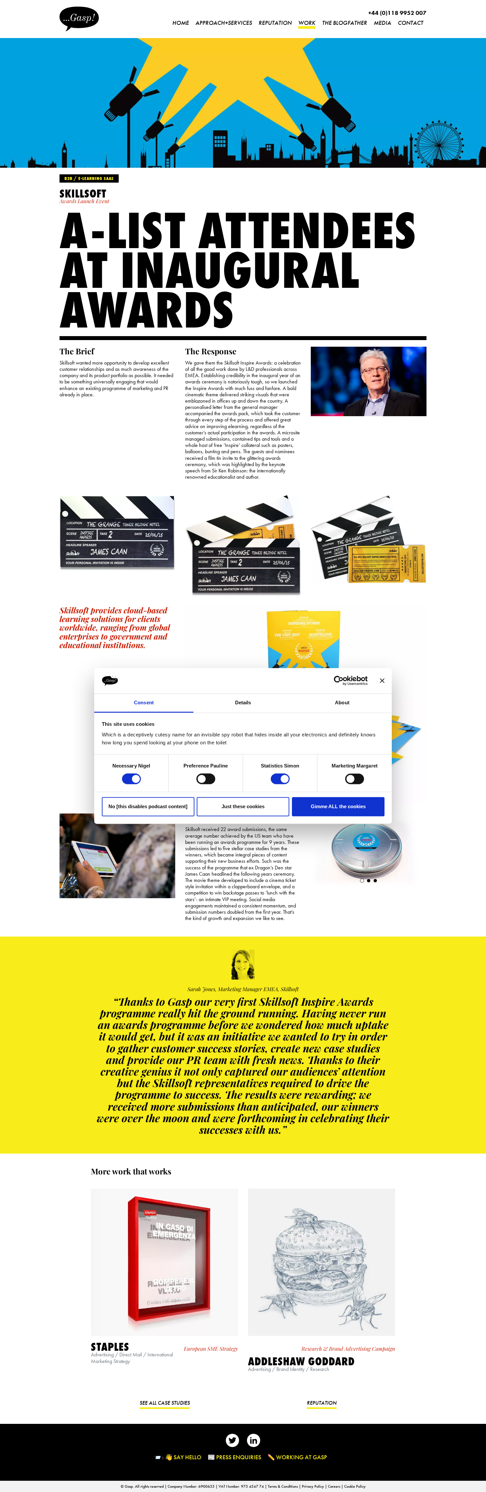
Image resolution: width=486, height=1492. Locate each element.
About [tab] (342, 702)
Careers (334, 1486)
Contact (410, 22)
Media (382, 22)
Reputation (275, 22)
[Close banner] (382, 681)
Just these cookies (243, 806)
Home (180, 22)
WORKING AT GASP (301, 1457)
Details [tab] (243, 702)
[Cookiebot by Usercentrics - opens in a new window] (339, 681)
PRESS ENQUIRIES (238, 1457)
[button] (362, 881)
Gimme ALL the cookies (338, 806)
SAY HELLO (187, 1457)
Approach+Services (223, 22)
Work (306, 22)
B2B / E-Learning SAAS (89, 178)
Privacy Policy (313, 1486)
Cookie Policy (355, 1486)
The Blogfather (344, 22)
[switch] (205, 779)
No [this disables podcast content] (147, 806)
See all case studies (165, 1402)
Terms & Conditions (283, 1486)
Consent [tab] (144, 702)
